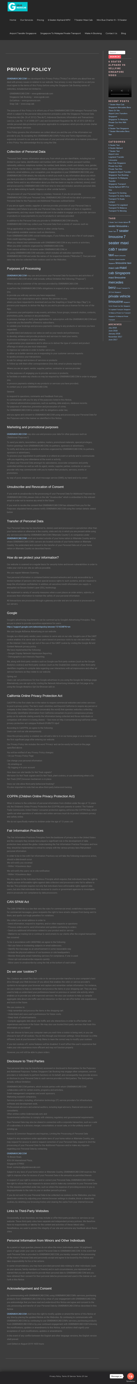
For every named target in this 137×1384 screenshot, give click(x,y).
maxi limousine (117, 277)
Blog (123, 33)
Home (13, 20)
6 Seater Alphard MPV (59, 20)
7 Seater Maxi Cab (83, 20)
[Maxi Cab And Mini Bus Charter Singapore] (18, 6)
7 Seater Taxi (114, 151)
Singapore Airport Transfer (120, 172)
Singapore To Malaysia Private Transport (60, 33)
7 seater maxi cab (119, 242)
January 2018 (114, 334)
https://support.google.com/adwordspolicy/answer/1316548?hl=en (38, 627)
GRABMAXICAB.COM (17, 78)
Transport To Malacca (118, 208)
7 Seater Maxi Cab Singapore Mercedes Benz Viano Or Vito (120, 107)
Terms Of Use (82, 1376)
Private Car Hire (115, 166)
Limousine (113, 160)
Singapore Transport (117, 184)
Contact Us (111, 33)
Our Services (26, 20)
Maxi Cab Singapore (117, 163)
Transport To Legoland (118, 205)
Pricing (40, 20)
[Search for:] (117, 52)
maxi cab (114, 268)
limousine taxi (123, 263)
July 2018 (113, 328)
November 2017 (115, 337)
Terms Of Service (69, 1376)
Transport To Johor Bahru (119, 196)
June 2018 (113, 331)
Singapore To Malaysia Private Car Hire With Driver (118, 122)
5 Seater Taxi (114, 145)
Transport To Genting (117, 193)
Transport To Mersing (118, 211)
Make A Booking (93, 33)
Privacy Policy (55, 1376)
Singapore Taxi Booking (118, 175)
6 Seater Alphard (116, 148)
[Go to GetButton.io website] (130, 1381)
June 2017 (113, 340)
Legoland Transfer (116, 157)
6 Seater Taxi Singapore (119, 128)
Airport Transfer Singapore (23, 33)
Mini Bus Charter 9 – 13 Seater (112, 20)
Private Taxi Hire (115, 169)
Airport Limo (114, 154)
